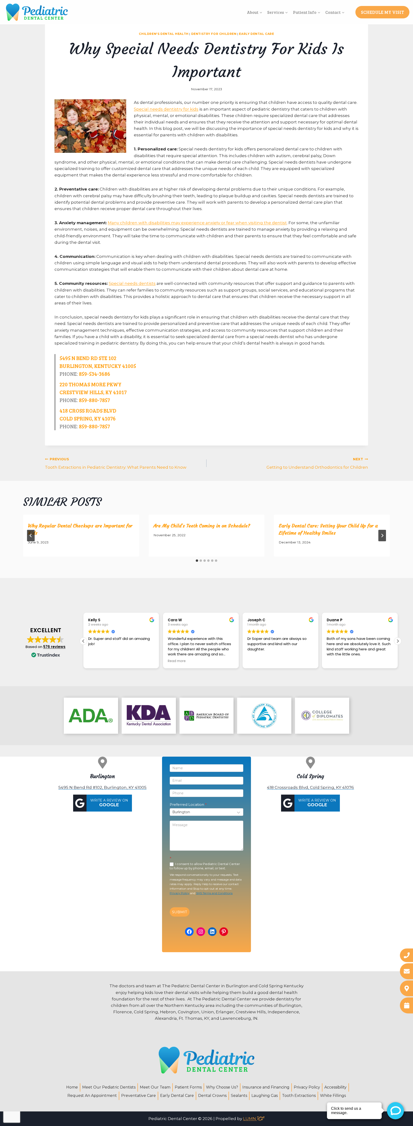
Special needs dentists (132, 283)
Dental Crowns (212, 1095)
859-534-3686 (94, 373)
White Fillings (333, 1095)
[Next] (382, 535)
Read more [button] (177, 661)
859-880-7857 (94, 400)
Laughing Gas (264, 1095)
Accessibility (335, 1087)
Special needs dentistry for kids (166, 109)
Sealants (239, 1095)
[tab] (197, 560)
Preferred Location (188, 804)
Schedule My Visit (382, 12)
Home (72, 1087)
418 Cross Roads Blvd (88, 410)
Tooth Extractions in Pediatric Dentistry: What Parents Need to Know (115, 463)
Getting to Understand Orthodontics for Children (317, 463)
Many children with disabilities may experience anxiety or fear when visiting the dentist (197, 222)
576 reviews (54, 646)
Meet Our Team (155, 1087)
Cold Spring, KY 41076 (88, 418)
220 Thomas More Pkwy (90, 384)
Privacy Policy (179, 893)
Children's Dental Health (163, 34)
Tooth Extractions (299, 1095)
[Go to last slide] (31, 535)
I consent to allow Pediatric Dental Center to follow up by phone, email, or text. (205, 866)
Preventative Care (138, 1095)
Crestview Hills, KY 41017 (93, 392)
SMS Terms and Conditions (214, 893)
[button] (397, 641)
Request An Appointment (92, 1095)
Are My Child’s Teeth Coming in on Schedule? (201, 526)
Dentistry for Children (214, 34)
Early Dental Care (256, 34)
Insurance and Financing (265, 1087)
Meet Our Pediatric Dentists (109, 1087)
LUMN (250, 1118)
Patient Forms (188, 1087)
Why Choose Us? (222, 1087)
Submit (179, 912)
